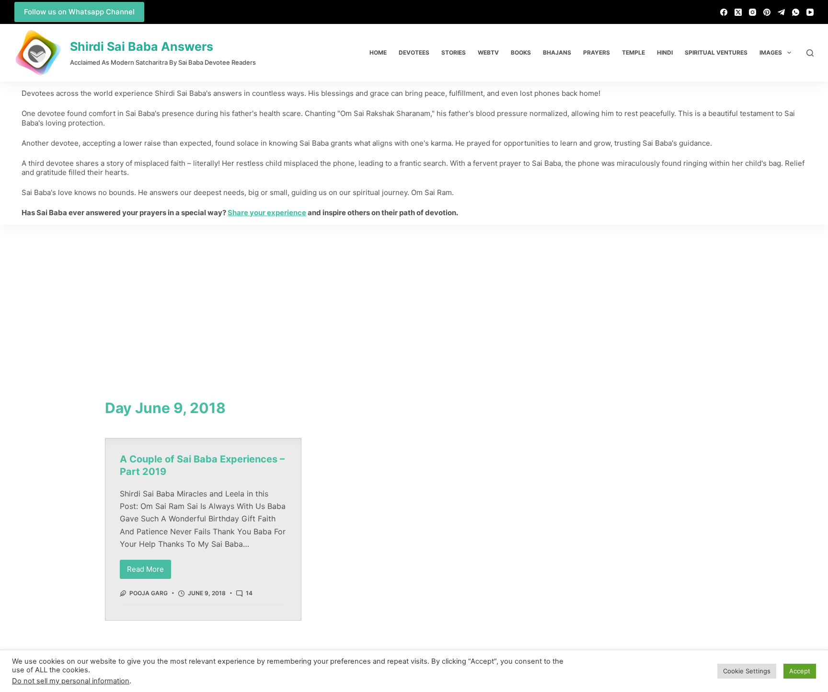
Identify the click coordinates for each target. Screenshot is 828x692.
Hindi (665, 52)
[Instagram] (752, 12)
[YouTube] (810, 12)
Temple (633, 52)
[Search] (810, 53)
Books (521, 52)
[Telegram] (781, 12)
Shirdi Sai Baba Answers (141, 46)
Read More (149, 567)
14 (249, 593)
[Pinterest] (766, 12)
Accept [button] (799, 671)
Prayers (596, 52)
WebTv (488, 52)
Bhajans (557, 52)
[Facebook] (723, 12)
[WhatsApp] (795, 12)
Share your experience (267, 212)
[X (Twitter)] (738, 12)
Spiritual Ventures (716, 52)
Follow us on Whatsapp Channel (79, 11)
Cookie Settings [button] (746, 671)
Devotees (414, 52)
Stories (453, 52)
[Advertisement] (414, 297)
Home (378, 52)
